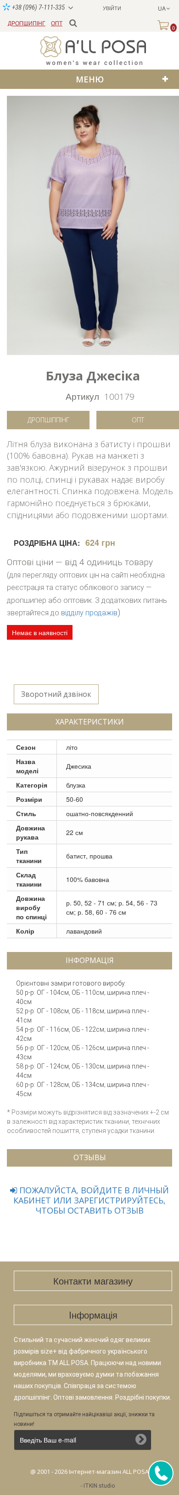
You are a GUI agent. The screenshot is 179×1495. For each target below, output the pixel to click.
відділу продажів (89, 612)
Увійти (112, 8)
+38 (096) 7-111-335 (38, 7)
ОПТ (56, 23)
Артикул (82, 396)
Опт (138, 419)
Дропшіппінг (48, 419)
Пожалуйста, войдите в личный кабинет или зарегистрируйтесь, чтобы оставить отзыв (91, 1200)
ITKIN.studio (99, 1486)
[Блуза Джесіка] (93, 225)
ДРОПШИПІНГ (26, 23)
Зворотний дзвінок (56, 694)
